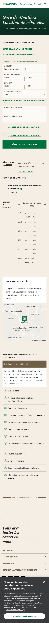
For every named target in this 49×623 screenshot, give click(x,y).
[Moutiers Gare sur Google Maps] (24, 322)
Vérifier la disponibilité (24, 144)
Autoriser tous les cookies (24, 616)
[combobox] (13, 76)
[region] (24, 600)
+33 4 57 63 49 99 (25, 171)
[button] (31, 4)
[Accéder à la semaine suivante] (45, 204)
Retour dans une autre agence (18, 54)
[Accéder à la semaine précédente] (19, 204)
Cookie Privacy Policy (15, 610)
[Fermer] (43, 582)
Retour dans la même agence (17, 49)
